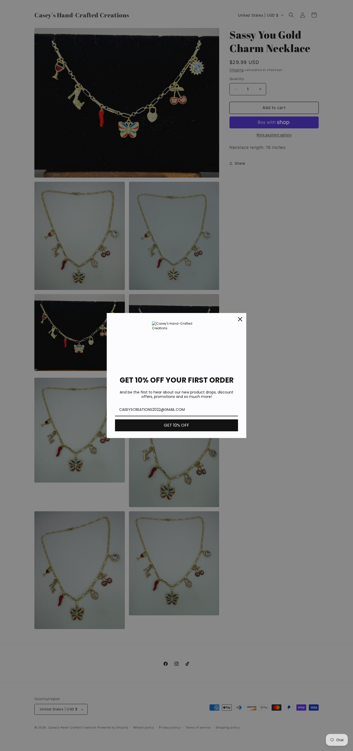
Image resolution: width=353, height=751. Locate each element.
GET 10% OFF (176, 425)
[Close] (240, 319)
